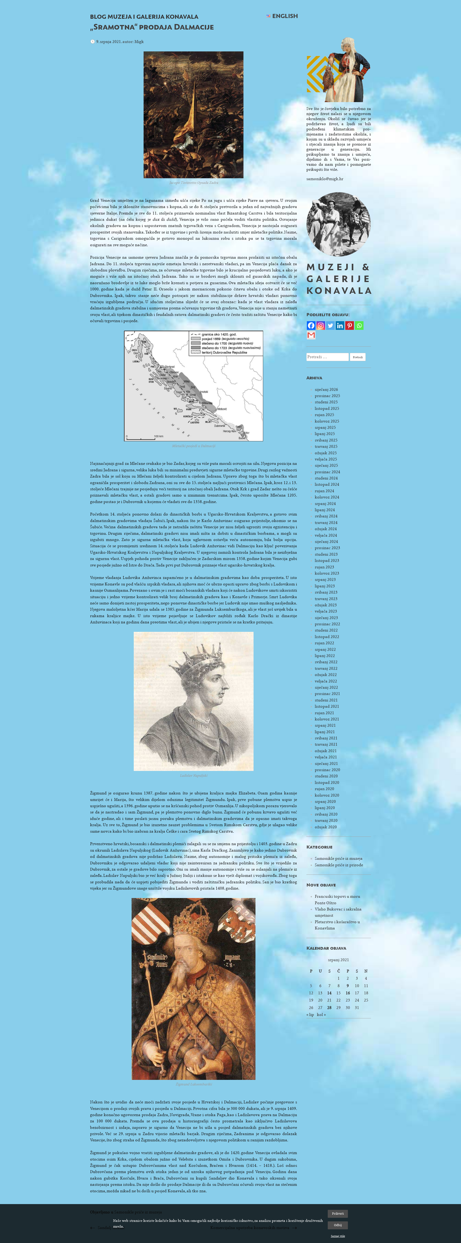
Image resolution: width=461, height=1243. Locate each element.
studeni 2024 (326, 478)
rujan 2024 (324, 490)
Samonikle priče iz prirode (339, 865)
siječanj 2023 (326, 617)
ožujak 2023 (326, 605)
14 (329, 993)
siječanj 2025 (326, 465)
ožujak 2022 (326, 674)
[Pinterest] (349, 325)
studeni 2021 (326, 700)
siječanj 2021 (326, 763)
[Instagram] (320, 325)
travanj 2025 (326, 446)
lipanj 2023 (325, 586)
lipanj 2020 (325, 807)
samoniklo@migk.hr (324, 178)
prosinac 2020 (327, 769)
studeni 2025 (326, 402)
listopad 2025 (327, 408)
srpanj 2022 (325, 649)
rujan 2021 (324, 712)
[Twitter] (330, 325)
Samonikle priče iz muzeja (339, 858)
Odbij (338, 1225)
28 (329, 1007)
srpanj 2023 (325, 579)
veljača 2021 (326, 757)
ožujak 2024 (326, 528)
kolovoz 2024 (327, 497)
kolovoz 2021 (327, 719)
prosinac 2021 (327, 693)
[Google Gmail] (311, 335)
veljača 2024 (326, 535)
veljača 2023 (326, 611)
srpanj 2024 (325, 503)
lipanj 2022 (325, 655)
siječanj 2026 (326, 389)
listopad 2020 (327, 782)
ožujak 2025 (326, 452)
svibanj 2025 (326, 440)
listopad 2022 (327, 636)
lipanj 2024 (325, 509)
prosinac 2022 (327, 624)
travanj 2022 (326, 668)
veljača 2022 (326, 681)
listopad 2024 (327, 484)
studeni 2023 (326, 554)
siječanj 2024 (326, 541)
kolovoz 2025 (327, 421)
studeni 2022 (326, 630)
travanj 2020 (326, 820)
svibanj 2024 (326, 516)
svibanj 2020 (326, 814)
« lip (310, 1014)
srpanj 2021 (325, 725)
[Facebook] (311, 325)
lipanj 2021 (325, 731)
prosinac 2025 (327, 395)
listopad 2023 (327, 560)
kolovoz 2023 (327, 573)
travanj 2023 (326, 598)
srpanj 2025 (325, 427)
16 (348, 993)
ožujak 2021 (326, 750)
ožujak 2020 (326, 827)
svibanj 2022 (326, 662)
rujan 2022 (324, 643)
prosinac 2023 (327, 547)
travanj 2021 (326, 744)
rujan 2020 (324, 788)
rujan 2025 (324, 414)
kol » (321, 1014)
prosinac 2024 (327, 471)
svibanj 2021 (326, 738)
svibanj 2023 (326, 592)
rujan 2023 (324, 567)
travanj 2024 (326, 522)
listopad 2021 (327, 706)
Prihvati (338, 1214)
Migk (139, 41)
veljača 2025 (326, 459)
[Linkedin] (340, 325)
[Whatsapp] (359, 325)
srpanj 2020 (325, 801)
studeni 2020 (326, 776)
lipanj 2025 (325, 433)
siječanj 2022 (326, 687)
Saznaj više (338, 1236)
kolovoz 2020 (327, 795)
